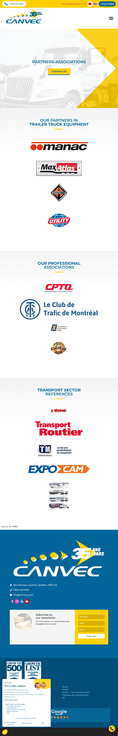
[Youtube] (26, 601)
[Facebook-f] (12, 601)
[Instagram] (17, 601)
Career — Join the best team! (76, 692)
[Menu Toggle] (111, 18)
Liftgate (107, 4)
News (65, 687)
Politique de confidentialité (75, 695)
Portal (65, 689)
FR (63, 698)
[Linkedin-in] (21, 601)
